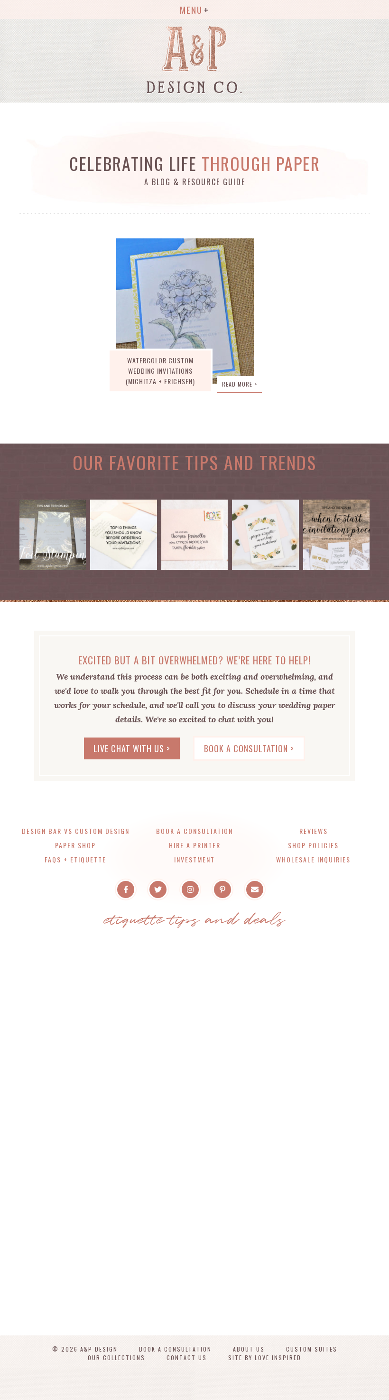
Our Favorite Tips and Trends (194, 462)
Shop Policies (313, 845)
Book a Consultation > (249, 748)
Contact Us (187, 1357)
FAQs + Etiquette (75, 859)
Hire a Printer (195, 845)
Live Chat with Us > (131, 748)
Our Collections (116, 1357)
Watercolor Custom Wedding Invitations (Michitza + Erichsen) (160, 370)
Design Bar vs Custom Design (76, 831)
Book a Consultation (194, 831)
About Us (249, 1349)
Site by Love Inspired (264, 1357)
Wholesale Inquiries (313, 859)
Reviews (313, 831)
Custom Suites (311, 1349)
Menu (191, 9)
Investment (194, 859)
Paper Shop (75, 845)
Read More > (239, 384)
